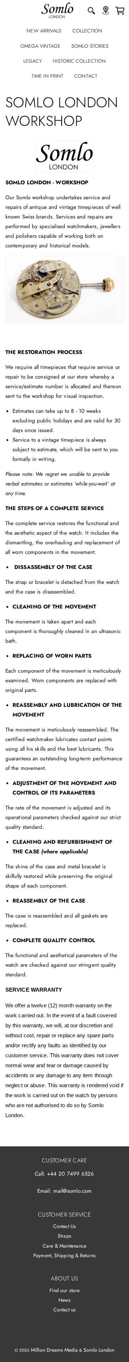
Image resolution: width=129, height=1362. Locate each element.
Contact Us (64, 1226)
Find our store (64, 1290)
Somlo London (98, 1349)
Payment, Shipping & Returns (64, 1255)
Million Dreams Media (54, 1349)
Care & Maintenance (64, 1245)
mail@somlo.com (72, 1191)
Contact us (64, 1309)
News (64, 1300)
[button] (91, 11)
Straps (64, 1235)
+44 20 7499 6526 (70, 1174)
